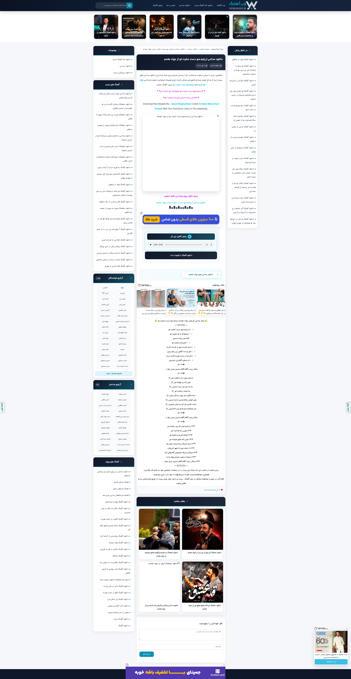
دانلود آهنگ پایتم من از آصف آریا (114, 536)
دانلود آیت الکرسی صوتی (118, 606)
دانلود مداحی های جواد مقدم (201, 275)
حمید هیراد (105, 344)
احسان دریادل (105, 316)
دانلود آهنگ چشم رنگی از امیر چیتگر (115, 247)
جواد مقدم (105, 394)
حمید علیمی (122, 411)
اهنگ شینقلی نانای (121, 489)
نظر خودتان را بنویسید (211, 623)
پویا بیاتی (105, 338)
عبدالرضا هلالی (122, 422)
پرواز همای (122, 344)
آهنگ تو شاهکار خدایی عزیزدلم (116, 495)
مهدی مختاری (105, 428)
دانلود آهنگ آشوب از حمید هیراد (115, 519)
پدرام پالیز (122, 338)
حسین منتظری (105, 361)
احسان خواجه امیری (122, 321)
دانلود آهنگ (123, 626)
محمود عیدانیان (105, 439)
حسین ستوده (122, 400)
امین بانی (122, 305)
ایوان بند (122, 299)
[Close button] (346, 628)
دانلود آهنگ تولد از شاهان (243, 59)
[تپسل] (141, 213)
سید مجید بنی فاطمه (122, 417)
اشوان (105, 288)
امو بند (122, 293)
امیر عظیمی (122, 310)
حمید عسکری (122, 361)
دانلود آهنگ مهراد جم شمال (117, 502)
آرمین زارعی (105, 310)
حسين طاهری (122, 405)
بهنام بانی (105, 321)
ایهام (122, 288)
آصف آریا (105, 299)
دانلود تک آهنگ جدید (203, 5)
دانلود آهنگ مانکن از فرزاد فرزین (114, 549)
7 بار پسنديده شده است (212, 490)
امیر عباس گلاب (122, 316)
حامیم (122, 349)
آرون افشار (105, 305)
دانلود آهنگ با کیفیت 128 (181, 255)
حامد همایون (122, 355)
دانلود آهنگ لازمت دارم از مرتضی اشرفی (113, 260)
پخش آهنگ (157, 5)
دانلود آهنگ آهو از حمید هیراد (116, 593)
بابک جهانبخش (122, 333)
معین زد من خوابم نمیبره (118, 612)
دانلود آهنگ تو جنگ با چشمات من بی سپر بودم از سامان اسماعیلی (244, 70)
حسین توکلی (105, 355)
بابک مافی (105, 327)
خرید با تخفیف (331, 662)
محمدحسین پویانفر (122, 433)
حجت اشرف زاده (122, 366)
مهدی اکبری (122, 428)
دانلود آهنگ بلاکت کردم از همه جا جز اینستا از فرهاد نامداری (244, 187)
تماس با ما (171, 5)
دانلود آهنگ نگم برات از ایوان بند (114, 562)
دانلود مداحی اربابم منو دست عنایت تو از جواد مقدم (193, 59)
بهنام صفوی (122, 327)
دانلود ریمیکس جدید (122, 73)
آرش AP (105, 293)
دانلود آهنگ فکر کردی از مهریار (117, 266)
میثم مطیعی (105, 433)
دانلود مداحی (184, 5)
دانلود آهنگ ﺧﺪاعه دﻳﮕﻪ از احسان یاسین (114, 253)
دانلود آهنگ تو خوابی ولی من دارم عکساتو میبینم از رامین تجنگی (243, 95)
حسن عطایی (105, 400)
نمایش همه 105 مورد (114, 374)
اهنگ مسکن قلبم (121, 482)
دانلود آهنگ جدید (121, 619)
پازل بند (105, 333)
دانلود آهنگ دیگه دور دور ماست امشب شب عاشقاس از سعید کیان (244, 173)
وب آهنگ (221, 5)
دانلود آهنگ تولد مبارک (119, 543)
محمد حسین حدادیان (122, 445)
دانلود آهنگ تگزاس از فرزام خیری (116, 240)
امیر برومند (122, 394)
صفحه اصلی (204, 49)
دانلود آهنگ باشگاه (121, 556)
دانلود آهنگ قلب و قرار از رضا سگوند (115, 202)
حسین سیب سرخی (105, 405)
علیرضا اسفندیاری (105, 450)
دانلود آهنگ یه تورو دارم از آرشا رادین (114, 167)
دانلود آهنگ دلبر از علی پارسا (116, 586)
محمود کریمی (105, 422)
